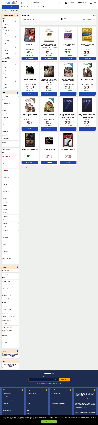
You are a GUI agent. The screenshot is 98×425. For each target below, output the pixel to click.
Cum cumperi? (6, 403)
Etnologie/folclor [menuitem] (6, 191)
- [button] (17, 15)
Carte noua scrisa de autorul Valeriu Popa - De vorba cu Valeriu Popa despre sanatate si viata (85, 404)
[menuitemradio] (65, 19)
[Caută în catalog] (58, 2)
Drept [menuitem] (3, 124)
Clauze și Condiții (15, 418)
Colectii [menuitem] (3, 121)
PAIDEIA (47, 84)
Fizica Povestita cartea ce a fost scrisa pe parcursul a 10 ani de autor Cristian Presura (84, 399)
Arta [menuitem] (4, 163)
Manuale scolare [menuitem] (5, 138)
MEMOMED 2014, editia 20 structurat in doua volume (84, 408)
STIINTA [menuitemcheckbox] (10, 53)
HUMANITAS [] (6, 309)
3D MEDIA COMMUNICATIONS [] (8, 331)
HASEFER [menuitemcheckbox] (10, 40)
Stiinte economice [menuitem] (6, 149)
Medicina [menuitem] (4, 142)
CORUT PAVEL (5, 313)
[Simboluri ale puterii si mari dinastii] (30, 111)
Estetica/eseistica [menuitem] (7, 195)
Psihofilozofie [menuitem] (6, 226)
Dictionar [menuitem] (6, 170)
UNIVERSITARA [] (7, 327)
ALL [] (4, 342)
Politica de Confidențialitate (9, 400)
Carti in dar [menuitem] (4, 99)
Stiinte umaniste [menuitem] (6, 156)
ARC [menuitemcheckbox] (10, 33)
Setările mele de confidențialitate (58, 403)
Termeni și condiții (7, 393)
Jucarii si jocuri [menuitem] (5, 106)
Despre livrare (6, 406)
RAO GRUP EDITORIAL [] (8, 316)
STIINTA (67, 49)
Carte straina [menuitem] (5, 96)
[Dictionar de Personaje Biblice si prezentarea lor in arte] (30, 146)
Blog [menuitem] (44, 6)
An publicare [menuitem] (45, 23)
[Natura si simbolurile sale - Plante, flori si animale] (68, 76)
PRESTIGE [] (5, 274)
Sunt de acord (49, 421)
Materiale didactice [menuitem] (6, 255)
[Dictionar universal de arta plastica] (87, 41)
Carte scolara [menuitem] (5, 114)
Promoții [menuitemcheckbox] (11, 24)
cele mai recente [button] (33, 19)
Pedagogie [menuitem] (5, 223)
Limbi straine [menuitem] (5, 131)
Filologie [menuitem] (5, 202)
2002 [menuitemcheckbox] (10, 87)
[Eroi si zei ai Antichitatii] (87, 76)
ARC (67, 119)
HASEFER (28, 152)
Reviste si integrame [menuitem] (6, 262)
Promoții (28, 403)
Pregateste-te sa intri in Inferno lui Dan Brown (85, 412)
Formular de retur (30, 396)
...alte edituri (4, 346)
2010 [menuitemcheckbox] (10, 74)
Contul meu (70, 2)
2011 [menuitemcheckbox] (10, 70)
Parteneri (29, 413)
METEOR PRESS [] (7, 320)
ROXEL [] (5, 302)
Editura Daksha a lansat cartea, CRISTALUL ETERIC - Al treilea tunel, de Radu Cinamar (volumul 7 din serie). (84, 394)
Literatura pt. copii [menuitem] (6, 135)
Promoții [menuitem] (29, 6)
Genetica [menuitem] (5, 209)
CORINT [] (5, 288)
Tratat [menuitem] (5, 173)
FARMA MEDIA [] (6, 292)
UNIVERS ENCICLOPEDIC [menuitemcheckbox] (10, 58)
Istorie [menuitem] (4, 212)
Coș (93, 2)
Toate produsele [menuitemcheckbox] (11, 21)
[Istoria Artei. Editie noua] (30, 76)
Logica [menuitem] (4, 244)
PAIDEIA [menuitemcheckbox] (10, 50)
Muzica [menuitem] (4, 219)
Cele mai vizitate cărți (55, 400)
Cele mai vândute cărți (55, 393)
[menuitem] (10, 7)
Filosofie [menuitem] (5, 198)
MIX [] (4, 335)
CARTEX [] (5, 299)
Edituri (28, 406)
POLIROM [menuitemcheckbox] (10, 30)
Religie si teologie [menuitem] (7, 233)
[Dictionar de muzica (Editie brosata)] (68, 41)
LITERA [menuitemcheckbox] (10, 43)
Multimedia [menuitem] (4, 145)
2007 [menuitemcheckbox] (10, 81)
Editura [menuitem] (37, 23)
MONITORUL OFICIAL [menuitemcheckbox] (10, 47)
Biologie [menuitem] (5, 184)
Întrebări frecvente (7, 410)
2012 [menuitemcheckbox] (10, 67)
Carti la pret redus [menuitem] (6, 103)
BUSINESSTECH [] (7, 295)
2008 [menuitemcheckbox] (10, 77)
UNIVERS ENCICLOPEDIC (29, 84)
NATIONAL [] (6, 281)
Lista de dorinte (82, 2)
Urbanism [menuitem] (5, 248)
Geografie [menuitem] (5, 205)
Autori (28, 410)
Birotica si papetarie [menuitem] (6, 258)
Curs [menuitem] (5, 166)
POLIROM (48, 49)
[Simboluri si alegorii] (49, 111)
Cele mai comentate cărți (56, 396)
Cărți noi (28, 400)
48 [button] (93, 19)
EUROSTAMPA (28, 49)
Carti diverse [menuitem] (5, 117)
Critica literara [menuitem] (6, 188)
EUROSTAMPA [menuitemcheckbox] (10, 36)
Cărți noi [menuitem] (22, 6)
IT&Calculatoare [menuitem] (5, 128)
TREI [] (4, 277)
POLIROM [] (5, 284)
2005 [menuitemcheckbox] (10, 84)
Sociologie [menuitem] (5, 237)
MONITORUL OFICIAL (67, 84)
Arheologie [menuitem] (5, 159)
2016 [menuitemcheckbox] (10, 64)
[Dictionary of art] (30, 41)
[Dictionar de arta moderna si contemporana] (68, 146)
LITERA (86, 49)
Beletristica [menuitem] (4, 110)
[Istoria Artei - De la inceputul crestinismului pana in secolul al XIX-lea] (49, 76)
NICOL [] (4, 338)
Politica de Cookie (88, 417)
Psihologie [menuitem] (5, 230)
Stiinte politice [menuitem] (6, 240)
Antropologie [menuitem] (6, 180)
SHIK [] (4, 323)
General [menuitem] (30, 23)
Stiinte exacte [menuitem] (5, 152)
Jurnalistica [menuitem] (5, 216)
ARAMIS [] (5, 270)
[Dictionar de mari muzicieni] (49, 146)
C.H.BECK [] (5, 306)
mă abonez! (64, 379)
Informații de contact (31, 393)
